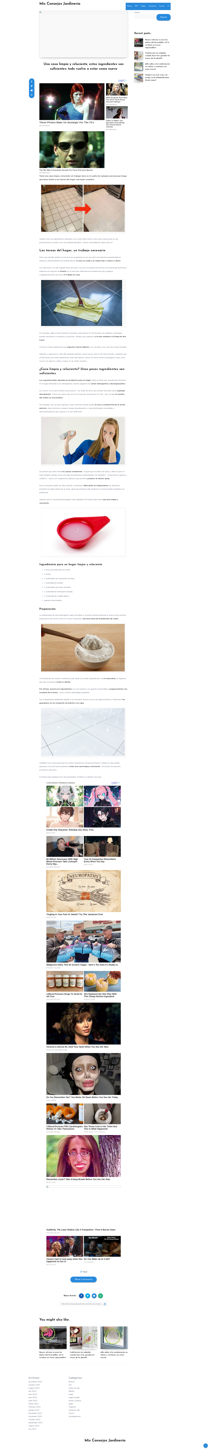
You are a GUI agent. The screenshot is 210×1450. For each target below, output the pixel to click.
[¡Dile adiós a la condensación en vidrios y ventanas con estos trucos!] (138, 66)
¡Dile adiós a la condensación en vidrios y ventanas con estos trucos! (114, 1355)
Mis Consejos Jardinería (59, 4)
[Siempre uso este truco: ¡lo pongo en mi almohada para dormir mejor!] (138, 77)
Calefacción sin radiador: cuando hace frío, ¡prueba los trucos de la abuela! (82, 1355)
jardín (71, 1404)
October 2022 (34, 1419)
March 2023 (33, 1404)
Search (137, 12)
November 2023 (35, 1382)
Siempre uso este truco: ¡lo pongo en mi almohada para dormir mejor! (157, 77)
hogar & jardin (74, 1397)
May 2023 (32, 1397)
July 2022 (32, 1429)
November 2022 (35, 1416)
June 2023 (32, 1394)
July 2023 (32, 1391)
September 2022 (35, 1422)
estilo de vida (74, 1388)
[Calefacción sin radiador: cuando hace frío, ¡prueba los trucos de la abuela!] (138, 55)
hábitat (71, 1391)
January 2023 (33, 1410)
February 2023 (34, 1407)
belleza (72, 1382)
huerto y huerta (75, 1400)
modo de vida (74, 1410)
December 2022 (35, 1413)
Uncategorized (74, 1416)
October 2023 (34, 1385)
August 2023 (33, 1388)
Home (129, 6)
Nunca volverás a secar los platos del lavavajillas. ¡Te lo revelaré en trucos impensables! (52, 1355)
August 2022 (33, 1426)
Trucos (161, 6)
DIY (136, 6)
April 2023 (32, 1400)
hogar (143, 6)
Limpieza (152, 6)
